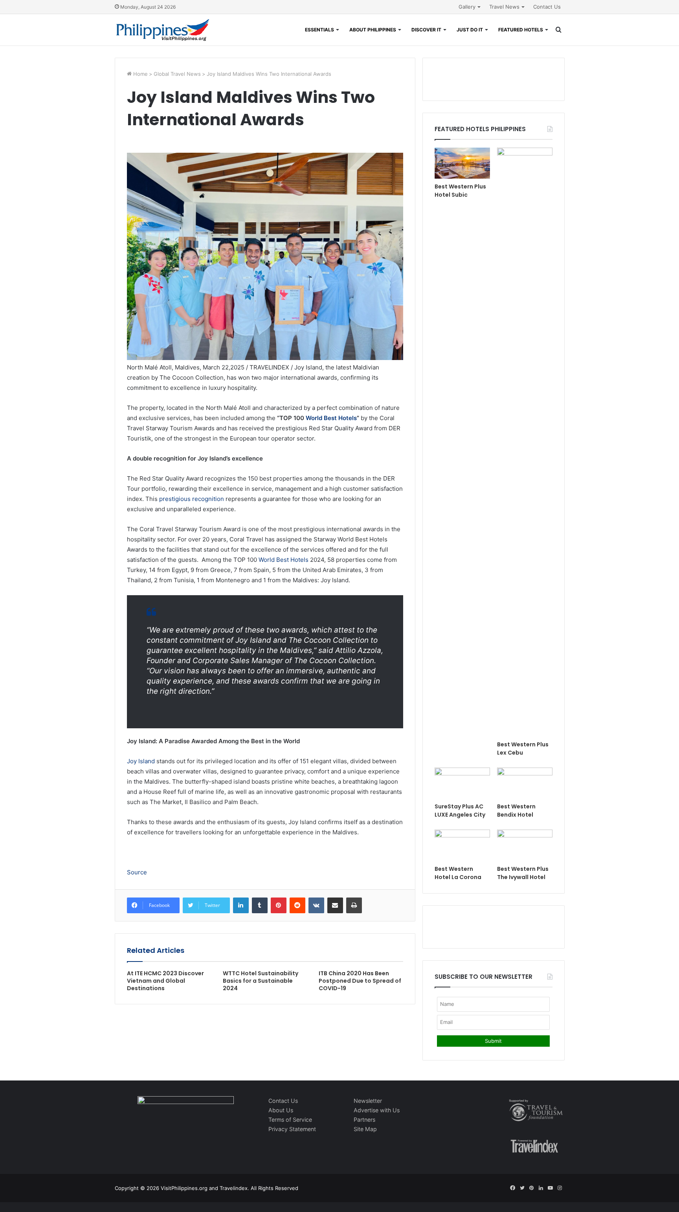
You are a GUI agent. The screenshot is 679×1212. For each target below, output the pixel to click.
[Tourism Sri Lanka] (163, 30)
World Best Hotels (331, 418)
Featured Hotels (520, 30)
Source (137, 872)
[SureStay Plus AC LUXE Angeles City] (462, 783)
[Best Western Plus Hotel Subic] (462, 163)
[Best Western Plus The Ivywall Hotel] (524, 845)
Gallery (467, 7)
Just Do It (470, 30)
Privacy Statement (292, 1129)
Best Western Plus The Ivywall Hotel (523, 873)
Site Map (365, 1129)
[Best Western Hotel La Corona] (462, 845)
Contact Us (547, 7)
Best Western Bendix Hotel (516, 811)
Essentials (319, 30)
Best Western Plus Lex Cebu (523, 748)
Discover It (426, 30)
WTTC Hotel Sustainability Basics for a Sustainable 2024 (260, 980)
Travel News (504, 7)
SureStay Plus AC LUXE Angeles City (460, 811)
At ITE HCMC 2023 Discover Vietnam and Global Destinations (165, 980)
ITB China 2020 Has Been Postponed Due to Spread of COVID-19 (360, 980)
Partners (364, 1119)
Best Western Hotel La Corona (458, 873)
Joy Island (141, 761)
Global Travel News (177, 74)
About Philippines (372, 30)
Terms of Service (290, 1119)
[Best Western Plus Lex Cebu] (524, 442)
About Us (280, 1110)
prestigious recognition (191, 499)
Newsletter (368, 1100)
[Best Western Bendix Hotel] (524, 783)
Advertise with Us (377, 1110)
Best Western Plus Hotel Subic (460, 191)
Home (140, 74)
